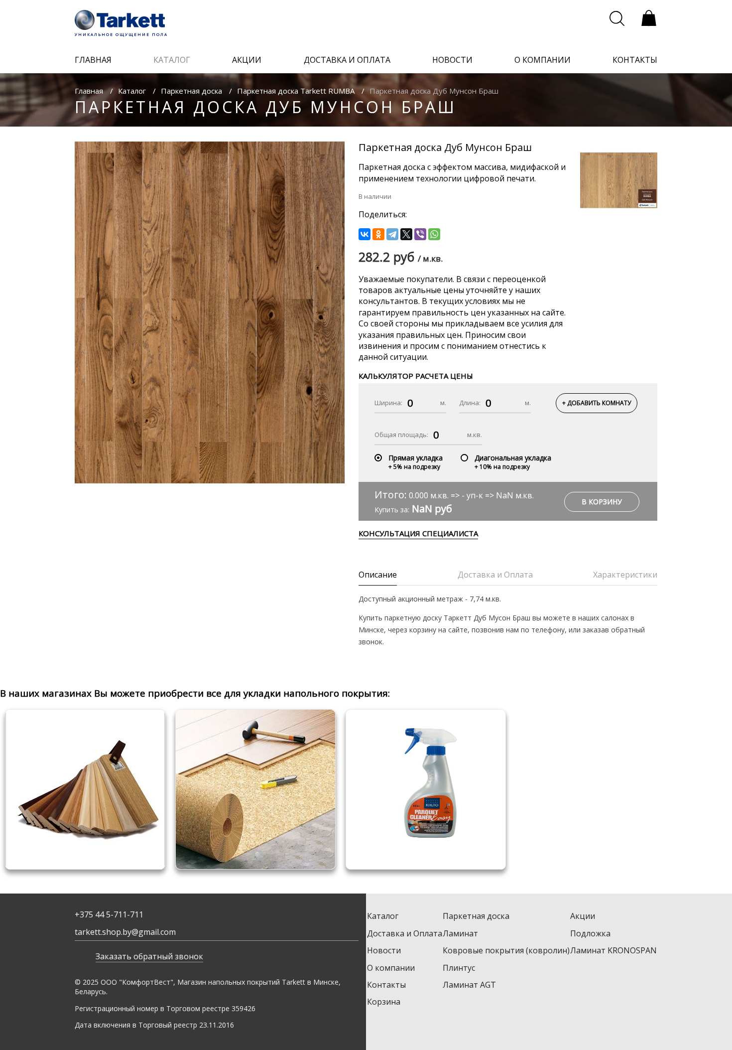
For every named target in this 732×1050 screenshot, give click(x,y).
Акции (582, 915)
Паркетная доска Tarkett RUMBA (296, 91)
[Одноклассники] (378, 234)
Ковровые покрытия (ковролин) (506, 950)
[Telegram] (392, 234)
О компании (391, 967)
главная (93, 59)
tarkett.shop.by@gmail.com (125, 931)
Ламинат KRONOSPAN (613, 950)
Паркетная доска (191, 91)
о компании (542, 59)
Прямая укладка (415, 457)
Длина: (470, 402)
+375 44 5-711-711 (109, 914)
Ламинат (460, 933)
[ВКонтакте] (364, 234)
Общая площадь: (401, 434)
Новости (384, 950)
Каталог (132, 91)
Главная (89, 91)
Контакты (386, 984)
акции (246, 59)
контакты (634, 59)
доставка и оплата (347, 59)
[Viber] (420, 234)
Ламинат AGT (469, 984)
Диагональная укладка (513, 457)
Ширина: (388, 402)
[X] (406, 234)
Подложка (590, 933)
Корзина (383, 1001)
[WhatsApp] (434, 234)
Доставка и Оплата (404, 933)
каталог (171, 59)
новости (452, 59)
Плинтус (459, 967)
